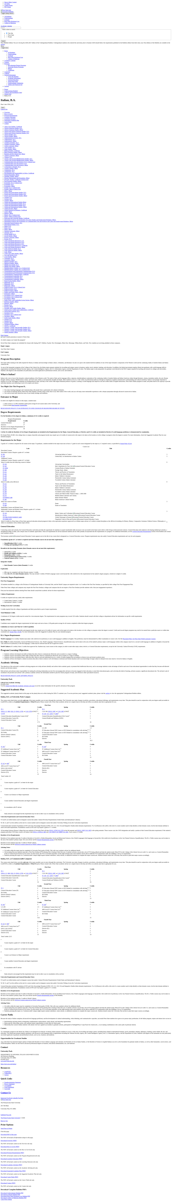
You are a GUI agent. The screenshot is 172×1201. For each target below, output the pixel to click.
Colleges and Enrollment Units (13, 92)
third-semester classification (19, 405)
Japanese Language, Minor (12, 231)
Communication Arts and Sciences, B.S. (15, 163)
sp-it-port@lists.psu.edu (7, 1061)
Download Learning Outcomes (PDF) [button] (11, 1159)
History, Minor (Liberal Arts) (12, 216)
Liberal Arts (7, 94)
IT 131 (5, 515)
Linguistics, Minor (9, 260)
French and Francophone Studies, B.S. (15, 194)
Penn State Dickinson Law (11, 21)
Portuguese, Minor (9, 293)
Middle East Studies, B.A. (11, 265)
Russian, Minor (8, 306)
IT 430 (5, 476)
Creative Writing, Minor (11, 168)
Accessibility (8, 1085)
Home (6, 51)
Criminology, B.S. (9, 171)
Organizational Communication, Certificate (16, 274)
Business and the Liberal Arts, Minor (14, 154)
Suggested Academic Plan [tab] (11, 120)
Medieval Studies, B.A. (11, 261)
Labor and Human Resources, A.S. (14, 240)
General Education (13, 80)
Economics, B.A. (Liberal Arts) (13, 183)
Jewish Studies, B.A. (10, 234)
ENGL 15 (4, 711)
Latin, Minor (7, 252)
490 (8, 763)
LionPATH (7, 1071)
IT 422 (5, 474)
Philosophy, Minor (9, 285)
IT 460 (5, 480)
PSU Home (7, 7)
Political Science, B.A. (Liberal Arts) (14, 287)
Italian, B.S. (7, 228)
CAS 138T (61, 711)
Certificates (11, 70)
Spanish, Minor (8, 322)
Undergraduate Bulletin (11, 91)
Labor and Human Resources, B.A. (14, 242)
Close (6, 1199)
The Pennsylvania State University (10, 1118)
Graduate (6, 20)
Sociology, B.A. (8, 313)
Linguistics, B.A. (9, 258)
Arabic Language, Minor (11, 146)
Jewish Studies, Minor (10, 236)
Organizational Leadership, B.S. (13, 277)
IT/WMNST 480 (7, 497)
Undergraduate (8, 18)
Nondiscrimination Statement (12, 1082)
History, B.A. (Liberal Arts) (12, 215)
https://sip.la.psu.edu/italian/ (8, 1064)
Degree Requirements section (45, 839)
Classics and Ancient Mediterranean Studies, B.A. (18, 159)
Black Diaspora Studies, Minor (13, 152)
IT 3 (2, 728)
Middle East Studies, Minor (12, 266)
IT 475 (5, 495)
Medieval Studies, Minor (11, 263)
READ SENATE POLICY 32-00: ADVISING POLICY (17, 675)
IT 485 (5, 499)
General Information (10, 75)
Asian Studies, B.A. (10, 147)
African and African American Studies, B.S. (16, 133)
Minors (10, 68)
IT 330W (5, 468)
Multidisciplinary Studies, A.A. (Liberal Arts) (17, 268)
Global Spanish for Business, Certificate (15, 210)
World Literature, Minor (11, 332)
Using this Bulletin (13, 76)
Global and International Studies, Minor (15, 207)
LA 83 (3, 713)
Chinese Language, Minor (11, 155)
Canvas (6, 1075)
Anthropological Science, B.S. (13, 138)
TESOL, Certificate (9, 326)
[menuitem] (87, 16)
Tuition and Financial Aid (15, 84)
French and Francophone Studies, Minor (15, 195)
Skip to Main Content (10, 2)
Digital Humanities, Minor (11, 175)
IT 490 (5, 505)
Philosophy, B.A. (9, 282)
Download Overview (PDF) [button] (9, 1140)
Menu (2, 107)
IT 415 (5, 503)
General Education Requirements (141, 531)
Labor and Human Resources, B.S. (14, 244)
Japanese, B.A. (8, 232)
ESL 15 (13, 711)
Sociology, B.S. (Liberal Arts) (12, 314)
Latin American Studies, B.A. (12, 248)
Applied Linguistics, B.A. (11, 142)
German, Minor (8, 200)
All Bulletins (7, 16)
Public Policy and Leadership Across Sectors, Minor (19, 300)
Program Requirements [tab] (10, 115)
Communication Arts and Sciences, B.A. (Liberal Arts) (19, 162)
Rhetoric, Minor (8, 303)
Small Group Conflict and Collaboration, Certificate (19, 310)
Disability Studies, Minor (11, 176)
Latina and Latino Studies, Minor (13, 253)
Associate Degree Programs (16, 67)
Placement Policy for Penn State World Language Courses (139, 639)
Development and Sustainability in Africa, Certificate (19, 173)
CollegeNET (8, 1073)
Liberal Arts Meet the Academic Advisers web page (19, 686)
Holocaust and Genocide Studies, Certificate (16, 218)
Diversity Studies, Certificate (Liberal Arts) (16, 179)
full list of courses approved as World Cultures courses (30, 844)
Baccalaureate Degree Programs (17, 65)
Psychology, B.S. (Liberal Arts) (13, 297)
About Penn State (13, 81)
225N (51, 714)
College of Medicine (10, 23)
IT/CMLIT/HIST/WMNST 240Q (12, 517)
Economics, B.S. (9, 184)
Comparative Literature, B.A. (12, 167)
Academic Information (14, 78)
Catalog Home (8, 5)
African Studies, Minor (10, 136)
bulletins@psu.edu (6, 1115)
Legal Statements (9, 1087)
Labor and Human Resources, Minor (14, 247)
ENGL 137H (19, 711)
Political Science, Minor (11, 290)
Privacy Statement (9, 1084)
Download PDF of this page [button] (9, 1134)
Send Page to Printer (6, 1128)
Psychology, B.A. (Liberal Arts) (13, 295)
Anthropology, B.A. (10, 139)
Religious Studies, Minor (11, 302)
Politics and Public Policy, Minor (13, 292)
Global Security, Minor (10, 208)
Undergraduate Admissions (15, 83)
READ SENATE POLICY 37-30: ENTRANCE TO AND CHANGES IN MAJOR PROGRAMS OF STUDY (33, 408)
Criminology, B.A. (9, 170)
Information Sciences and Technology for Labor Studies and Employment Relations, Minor (30, 220)
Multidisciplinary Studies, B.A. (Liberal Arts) (17, 269)
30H (8, 711)
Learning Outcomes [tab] (9, 117)
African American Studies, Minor (13, 130)
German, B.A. (8, 197)
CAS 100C (65, 832)
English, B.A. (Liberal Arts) (12, 187)
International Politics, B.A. (11, 224)
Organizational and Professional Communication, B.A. (19, 271)
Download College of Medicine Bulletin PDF (14, 1198)
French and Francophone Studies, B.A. (15, 192)
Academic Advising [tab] (9, 119)
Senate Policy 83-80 (15, 632)
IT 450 (5, 478)
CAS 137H (28, 711)
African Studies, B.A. (10, 134)
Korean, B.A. (8, 239)
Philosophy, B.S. (9, 284)
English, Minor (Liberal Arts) (12, 189)
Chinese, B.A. (8, 157)
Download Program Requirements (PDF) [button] (12, 1153)
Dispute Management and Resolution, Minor (16, 178)
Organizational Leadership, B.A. (13, 276)
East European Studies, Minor (12, 181)
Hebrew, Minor (8, 213)
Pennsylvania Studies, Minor (12, 281)
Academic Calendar (9, 60)
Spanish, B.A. (8, 319)
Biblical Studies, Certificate (12, 150)
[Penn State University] (6, 10)
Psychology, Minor (9, 298)
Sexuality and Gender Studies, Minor (14, 308)
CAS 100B (58, 832)
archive (3, 44)
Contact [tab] (6, 123)
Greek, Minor (8, 212)
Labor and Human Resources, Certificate (15, 245)
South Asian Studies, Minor (12, 318)
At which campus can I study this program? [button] (13, 340)
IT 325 (5, 466)
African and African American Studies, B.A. (16, 131)
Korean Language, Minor (11, 237)
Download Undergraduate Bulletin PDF (12, 1193)
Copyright (7, 1089)
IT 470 (5, 493)
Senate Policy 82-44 (126, 443)
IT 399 (5, 470)
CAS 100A (52, 832)
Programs (7, 64)
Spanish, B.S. (8, 321)
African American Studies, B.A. (13, 128)
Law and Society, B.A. (10, 255)
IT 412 (5, 472)
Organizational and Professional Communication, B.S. (19, 273)
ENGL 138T (51, 711)
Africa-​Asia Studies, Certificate (13, 126)
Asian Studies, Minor (10, 149)
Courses (6, 62)
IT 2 (43, 709)
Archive (6, 86)
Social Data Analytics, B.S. (12, 311)
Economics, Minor (9, 186)
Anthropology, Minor (10, 141)
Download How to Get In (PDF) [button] (10, 1146)
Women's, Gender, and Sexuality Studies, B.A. (17, 327)
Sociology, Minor (9, 316)
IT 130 (5, 513)
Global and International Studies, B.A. (15, 203)
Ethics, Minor (8, 191)
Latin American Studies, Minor (13, 250)
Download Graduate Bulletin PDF (10, 1194)
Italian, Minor (8, 229)
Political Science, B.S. (10, 289)
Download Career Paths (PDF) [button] (9, 1177)
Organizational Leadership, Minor (13, 279)
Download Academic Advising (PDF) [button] (11, 1165)
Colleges (6, 73)
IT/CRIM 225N (7, 519)
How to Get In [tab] (8, 114)
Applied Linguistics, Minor (12, 144)
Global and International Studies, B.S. (15, 205)
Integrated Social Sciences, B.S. (13, 223)
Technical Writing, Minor (11, 324)
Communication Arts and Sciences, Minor (16, 165)
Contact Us (6, 1092)
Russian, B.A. (8, 305)
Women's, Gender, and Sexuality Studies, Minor (17, 330)
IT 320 (3, 456)
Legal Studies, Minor (10, 257)
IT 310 (5, 464)
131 (48, 714)
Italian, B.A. (7, 226)
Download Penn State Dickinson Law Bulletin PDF (15, 1196)
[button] (4, 335)
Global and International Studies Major (15, 202)
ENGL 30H (42, 832)
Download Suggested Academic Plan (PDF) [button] (13, 1171)
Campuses (7, 72)
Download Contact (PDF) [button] (8, 1183)
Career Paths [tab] (7, 122)
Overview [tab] (7, 112)
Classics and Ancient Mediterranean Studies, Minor (18, 160)
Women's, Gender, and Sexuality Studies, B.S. (17, 329)
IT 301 (3, 454)
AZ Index (7, 4)
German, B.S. (8, 199)
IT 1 (2, 709)
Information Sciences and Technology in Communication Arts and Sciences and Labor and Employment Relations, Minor (38, 221)
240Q (56, 714)
